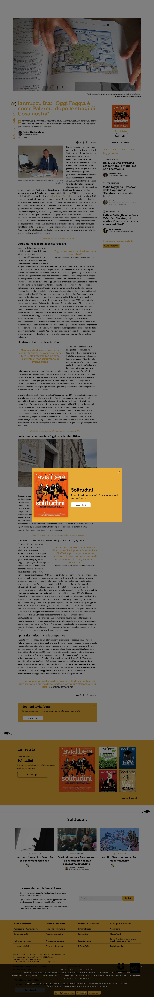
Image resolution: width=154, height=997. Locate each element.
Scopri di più (81, 505)
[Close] (119, 471)
